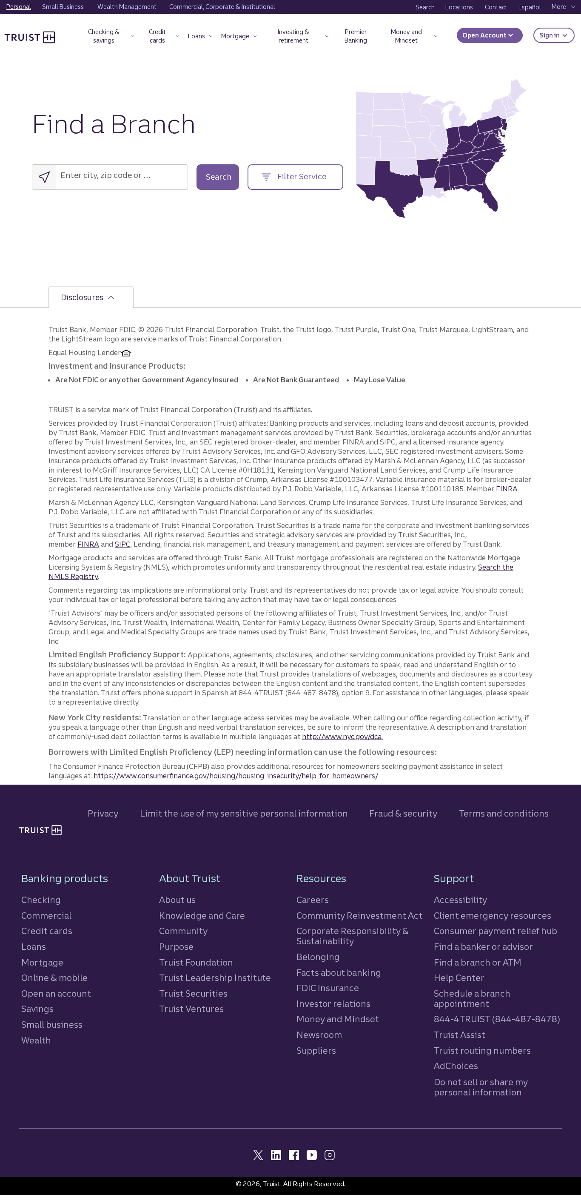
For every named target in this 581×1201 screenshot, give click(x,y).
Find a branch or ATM (477, 962)
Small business (52, 1024)
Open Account (485, 35)
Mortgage (42, 962)
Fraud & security (403, 813)
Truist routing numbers (482, 1050)
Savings (37, 1008)
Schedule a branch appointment (472, 998)
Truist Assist (459, 1034)
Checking (41, 899)
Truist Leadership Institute (215, 977)
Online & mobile (54, 977)
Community (183, 931)
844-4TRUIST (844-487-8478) (497, 1019)
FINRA (507, 488)
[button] (108, 38)
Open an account (56, 993)
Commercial (46, 915)
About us (177, 899)
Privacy (103, 813)
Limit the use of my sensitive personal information (244, 813)
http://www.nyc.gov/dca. (342, 736)
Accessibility (460, 899)
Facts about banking (338, 972)
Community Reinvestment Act (359, 915)
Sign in (557, 35)
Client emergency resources (492, 915)
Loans (33, 946)
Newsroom (319, 1034)
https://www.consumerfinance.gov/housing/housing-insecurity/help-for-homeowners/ (236, 775)
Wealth (36, 1040)
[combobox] (114, 175)
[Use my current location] (44, 177)
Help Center (459, 977)
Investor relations (333, 1003)
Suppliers (316, 1050)
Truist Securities (193, 993)
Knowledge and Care (202, 915)
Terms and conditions (504, 813)
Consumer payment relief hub (495, 931)
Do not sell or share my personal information (481, 1087)
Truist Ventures (191, 1008)
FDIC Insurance (327, 988)
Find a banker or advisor (483, 946)
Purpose (176, 946)
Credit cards (46, 931)
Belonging (318, 957)
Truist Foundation (196, 962)
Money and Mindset (337, 1019)
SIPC (123, 544)
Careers (312, 899)
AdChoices (456, 1066)
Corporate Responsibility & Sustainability (352, 936)
